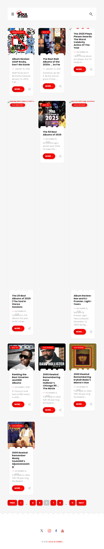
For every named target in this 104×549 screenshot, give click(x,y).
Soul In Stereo (55, 541)
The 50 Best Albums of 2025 (52, 133)
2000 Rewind (48, 348)
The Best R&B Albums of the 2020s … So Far (51, 61)
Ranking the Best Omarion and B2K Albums (20, 378)
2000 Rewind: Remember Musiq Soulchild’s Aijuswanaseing (21, 459)
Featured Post (17, 105)
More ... (18, 89)
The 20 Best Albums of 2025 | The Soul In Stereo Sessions (21, 301)
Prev (12, 502)
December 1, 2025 (22, 387)
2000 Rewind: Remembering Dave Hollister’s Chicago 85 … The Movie (51, 381)
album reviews (18, 32)
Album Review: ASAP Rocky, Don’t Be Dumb (21, 61)
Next (81, 502)
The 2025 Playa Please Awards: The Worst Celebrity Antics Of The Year (83, 40)
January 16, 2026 (22, 69)
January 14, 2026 (53, 69)
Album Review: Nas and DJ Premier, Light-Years (83, 300)
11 (72, 502)
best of (46, 32)
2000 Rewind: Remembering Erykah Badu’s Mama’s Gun (82, 378)
